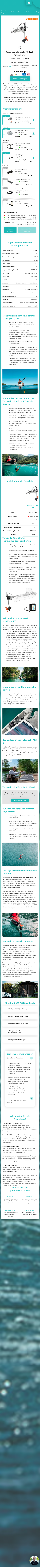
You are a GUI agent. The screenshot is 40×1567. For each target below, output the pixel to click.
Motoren (14, 12)
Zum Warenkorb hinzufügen (27, 230)
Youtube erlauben (20, 800)
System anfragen (10, 230)
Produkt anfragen (20, 79)
